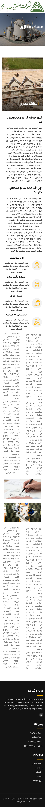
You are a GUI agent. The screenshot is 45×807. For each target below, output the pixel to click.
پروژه (39, 776)
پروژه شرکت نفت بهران (32, 746)
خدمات (38, 772)
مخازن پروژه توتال (34, 742)
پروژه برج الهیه (35, 733)
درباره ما (38, 768)
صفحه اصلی (36, 764)
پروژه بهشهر (36, 737)
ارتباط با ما (37, 781)
